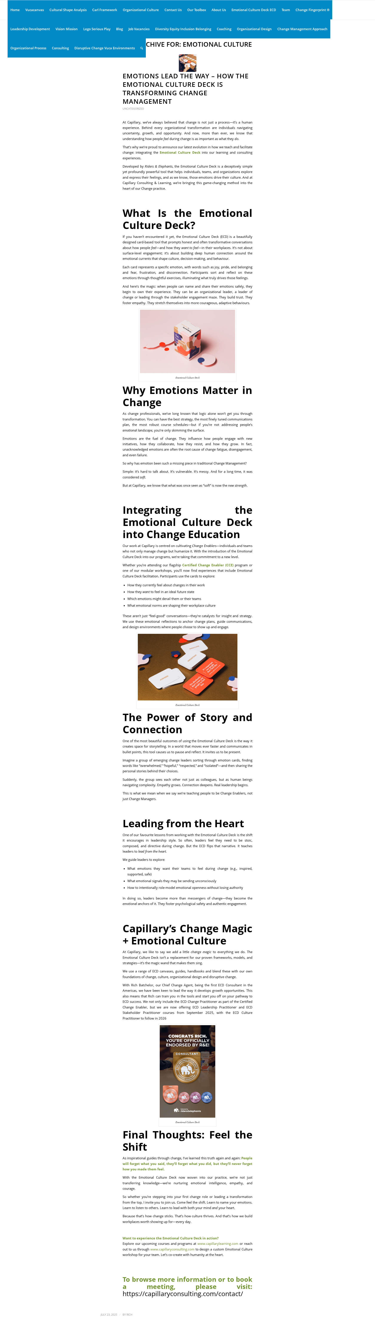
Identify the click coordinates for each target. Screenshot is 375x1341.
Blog (119, 29)
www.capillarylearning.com (217, 1243)
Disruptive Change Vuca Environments (104, 48)
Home (15, 10)
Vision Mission (67, 29)
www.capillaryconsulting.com (172, 1249)
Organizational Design (254, 29)
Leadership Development (30, 29)
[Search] (142, 48)
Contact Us (173, 10)
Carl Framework (104, 10)
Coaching (224, 29)
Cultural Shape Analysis (68, 10)
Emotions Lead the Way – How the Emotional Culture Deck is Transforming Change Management (186, 88)
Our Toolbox (196, 10)
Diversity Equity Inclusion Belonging (183, 29)
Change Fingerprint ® (312, 10)
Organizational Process (28, 48)
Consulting (60, 48)
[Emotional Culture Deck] (187, 63)
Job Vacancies (139, 29)
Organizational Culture (141, 10)
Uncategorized (133, 108)
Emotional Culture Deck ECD (254, 10)
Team (286, 10)
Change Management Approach (302, 29)
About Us (219, 10)
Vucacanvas (34, 10)
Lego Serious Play (96, 29)
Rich (129, 1314)
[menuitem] (142, 48)
